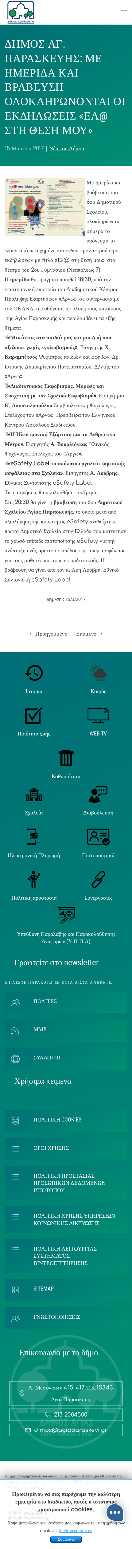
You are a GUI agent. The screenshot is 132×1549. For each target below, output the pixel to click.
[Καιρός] (98, 672)
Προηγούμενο (51, 634)
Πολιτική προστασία (33, 897)
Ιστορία (33, 691)
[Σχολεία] (33, 794)
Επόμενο (87, 634)
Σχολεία (34, 812)
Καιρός (98, 691)
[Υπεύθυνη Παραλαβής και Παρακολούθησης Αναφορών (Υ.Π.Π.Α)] (66, 915)
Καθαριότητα (66, 776)
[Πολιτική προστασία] (33, 879)
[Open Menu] (124, 12)
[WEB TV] (98, 715)
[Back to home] (21, 12)
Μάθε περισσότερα (75, 1530)
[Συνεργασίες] (98, 879)
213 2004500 (70, 1415)
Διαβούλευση (98, 812)
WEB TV (98, 733)
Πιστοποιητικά (98, 855)
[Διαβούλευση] (98, 794)
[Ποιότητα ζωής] (33, 715)
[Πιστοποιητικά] (98, 837)
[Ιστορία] (34, 672)
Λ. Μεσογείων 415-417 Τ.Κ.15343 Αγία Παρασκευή (70, 1393)
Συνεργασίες (98, 897)
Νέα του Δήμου (66, 148)
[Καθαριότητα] (66, 758)
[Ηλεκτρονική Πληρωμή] (34, 837)
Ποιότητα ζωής (33, 733)
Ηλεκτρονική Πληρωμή (34, 855)
